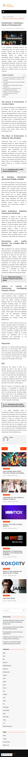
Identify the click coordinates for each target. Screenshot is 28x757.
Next (23, 448)
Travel (4, 720)
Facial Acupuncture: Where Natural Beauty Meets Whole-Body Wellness (13, 628)
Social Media (6, 710)
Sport (4, 713)
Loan (4, 697)
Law (4, 691)
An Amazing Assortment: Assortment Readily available (14, 83)
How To (5, 688)
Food (4, 678)
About (4, 735)
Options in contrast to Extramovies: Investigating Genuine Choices (11, 92)
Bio (4, 659)
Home (4, 684)
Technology (5, 716)
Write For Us (6, 745)
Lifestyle (5, 694)
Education (5, 668)
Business (5, 662)
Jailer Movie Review (9, 598)
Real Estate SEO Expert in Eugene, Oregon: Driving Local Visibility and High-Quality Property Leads (13, 622)
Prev (5, 448)
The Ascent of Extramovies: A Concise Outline (14, 77)
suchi (4, 28)
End (4, 96)
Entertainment (21, 28)
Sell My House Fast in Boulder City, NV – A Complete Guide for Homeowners (13, 637)
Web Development (7, 726)
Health (4, 681)
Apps (4, 653)
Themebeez (13, 753)
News (4, 700)
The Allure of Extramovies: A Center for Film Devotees (13, 79)
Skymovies (5, 94)
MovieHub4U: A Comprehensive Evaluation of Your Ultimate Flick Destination (12, 552)
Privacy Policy (6, 742)
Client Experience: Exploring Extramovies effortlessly (13, 86)
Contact (5, 738)
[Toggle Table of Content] (23, 75)
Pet (4, 704)
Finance (5, 675)
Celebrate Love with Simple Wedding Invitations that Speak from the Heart (12, 642)
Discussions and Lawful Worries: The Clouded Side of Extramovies (12, 89)
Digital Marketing (7, 665)
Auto (4, 656)
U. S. (4, 723)
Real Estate (6, 707)
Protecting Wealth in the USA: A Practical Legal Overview (13, 632)
